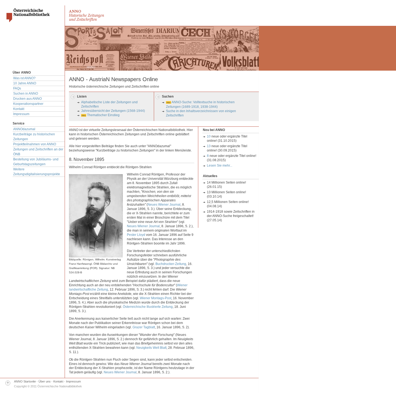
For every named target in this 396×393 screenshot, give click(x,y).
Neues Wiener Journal (164, 204)
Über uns (45, 381)
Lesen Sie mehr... (219, 165)
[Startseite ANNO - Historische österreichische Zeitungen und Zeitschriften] (92, 21)
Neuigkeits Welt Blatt (151, 348)
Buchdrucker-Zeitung (170, 264)
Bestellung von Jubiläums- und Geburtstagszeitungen (35, 161)
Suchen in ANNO (25, 93)
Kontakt (18, 109)
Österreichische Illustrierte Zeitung (148, 307)
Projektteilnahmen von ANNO (34, 144)
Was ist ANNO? (24, 78)
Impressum (21, 114)
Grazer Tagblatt (144, 327)
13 (209, 146)
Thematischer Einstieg (103, 115)
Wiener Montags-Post (155, 298)
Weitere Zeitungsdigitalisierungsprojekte (36, 171)
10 (209, 136)
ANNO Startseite (25, 381)
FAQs (17, 88)
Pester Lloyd (136, 235)
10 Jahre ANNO (24, 83)
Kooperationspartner (28, 104)
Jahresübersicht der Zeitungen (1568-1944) (113, 111)
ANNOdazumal (24, 129)
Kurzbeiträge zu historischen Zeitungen (34, 136)
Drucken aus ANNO (27, 99)
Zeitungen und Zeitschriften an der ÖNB (38, 151)
